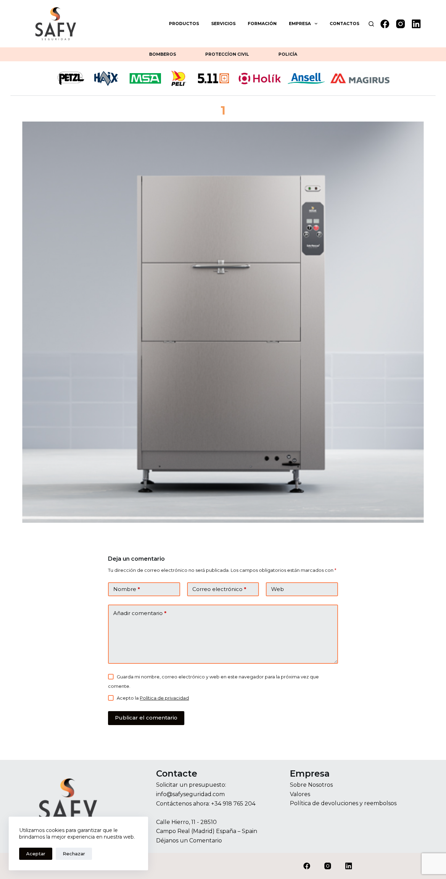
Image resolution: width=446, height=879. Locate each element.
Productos (184, 23)
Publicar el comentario (146, 717)
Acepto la (153, 698)
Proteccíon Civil (227, 54)
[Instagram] (400, 24)
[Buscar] (371, 23)
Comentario (205, 840)
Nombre (126, 589)
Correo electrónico (219, 589)
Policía (287, 54)
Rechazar (74, 853)
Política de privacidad (164, 698)
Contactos (344, 23)
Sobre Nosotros (311, 784)
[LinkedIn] (416, 24)
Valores (300, 794)
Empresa (300, 23)
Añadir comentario (140, 613)
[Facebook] (384, 24)
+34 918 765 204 (233, 803)
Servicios (223, 23)
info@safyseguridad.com (190, 794)
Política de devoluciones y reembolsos (343, 803)
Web (277, 589)
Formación (262, 23)
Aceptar (35, 853)
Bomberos (162, 54)
